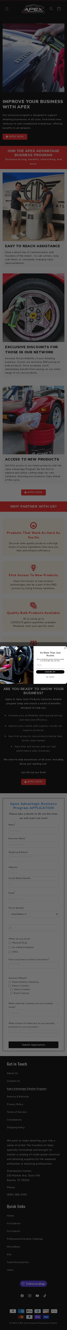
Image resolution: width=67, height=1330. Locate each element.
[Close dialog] (65, 648)
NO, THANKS (50, 677)
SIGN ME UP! (50, 672)
